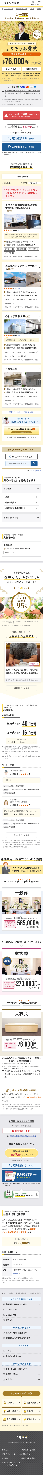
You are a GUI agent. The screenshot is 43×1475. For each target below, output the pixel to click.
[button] (11, 69)
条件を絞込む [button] (23, 176)
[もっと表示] (21, 221)
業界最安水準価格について (25, 104)
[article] (21, 781)
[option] (21, 1304)
